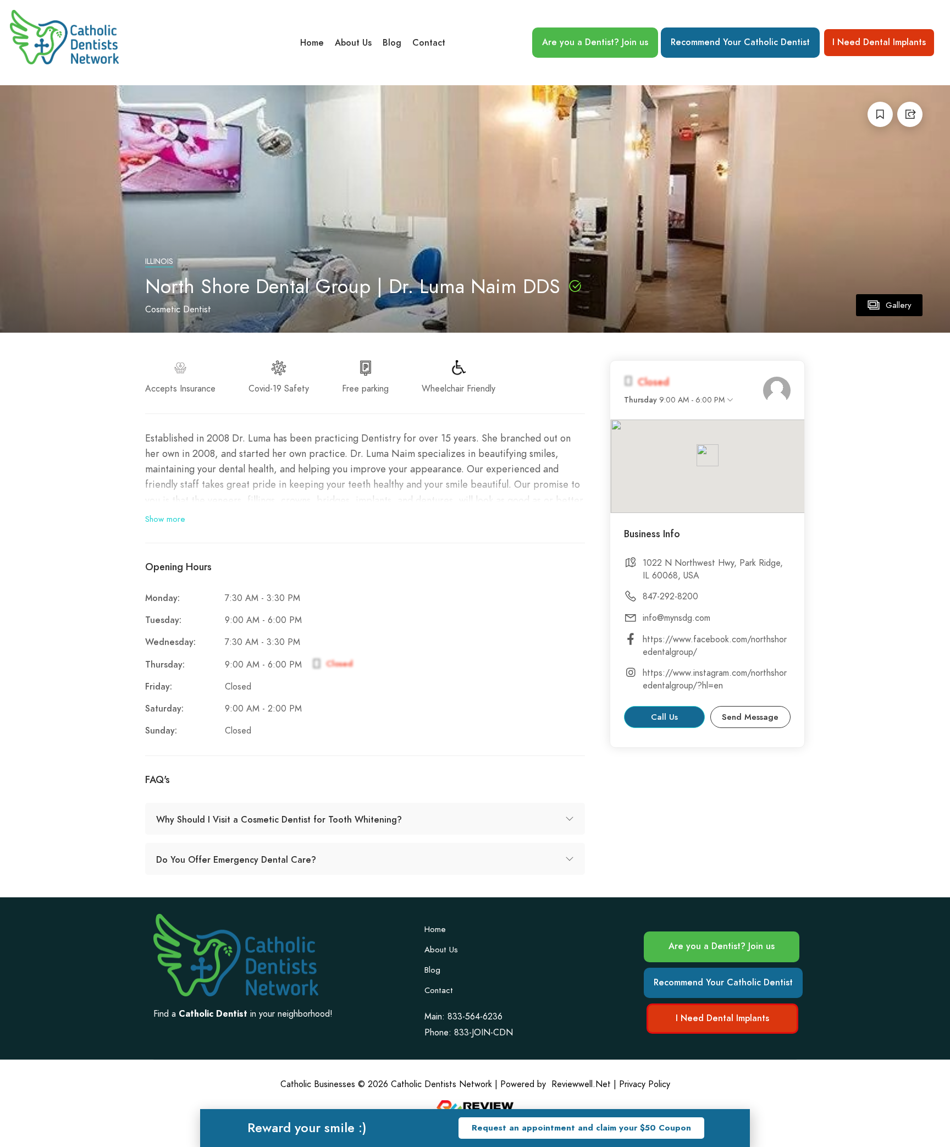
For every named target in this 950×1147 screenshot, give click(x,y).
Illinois (159, 261)
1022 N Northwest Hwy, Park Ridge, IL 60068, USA (713, 569)
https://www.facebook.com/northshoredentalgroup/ (715, 645)
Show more (165, 519)
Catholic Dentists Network (441, 1084)
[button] (581, 1128)
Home (312, 43)
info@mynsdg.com (676, 618)
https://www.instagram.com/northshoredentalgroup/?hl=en (715, 679)
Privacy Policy (644, 1084)
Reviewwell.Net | (584, 1084)
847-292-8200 (670, 597)
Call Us (664, 717)
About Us (353, 43)
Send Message (750, 717)
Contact (428, 43)
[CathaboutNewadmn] (777, 390)
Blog (392, 43)
